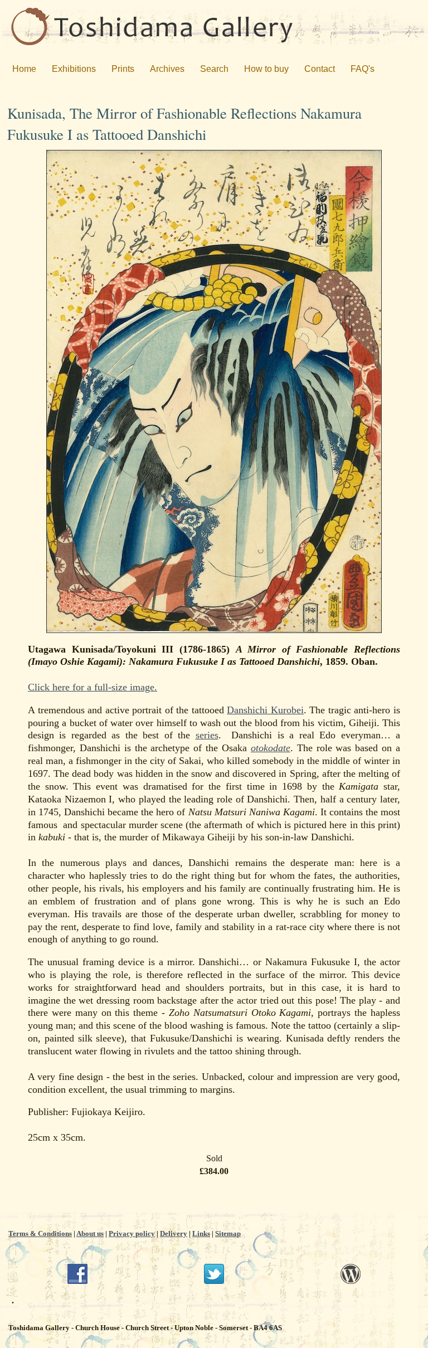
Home (24, 69)
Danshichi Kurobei (265, 710)
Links (201, 1233)
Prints (122, 69)
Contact (319, 69)
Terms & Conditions (40, 1233)
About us (90, 1233)
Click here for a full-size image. (92, 687)
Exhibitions (74, 69)
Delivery (173, 1233)
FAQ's (362, 69)
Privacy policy (132, 1233)
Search (214, 69)
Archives (167, 69)
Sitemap (228, 1233)
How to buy (266, 69)
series (207, 735)
